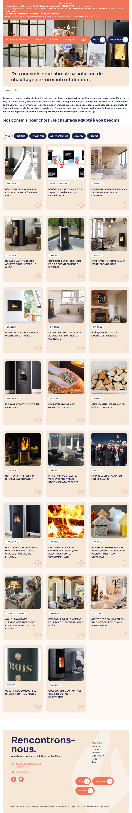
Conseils (20, 136)
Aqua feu (78, 136)
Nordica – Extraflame (21, 14)
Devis (96, 39)
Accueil (8, 90)
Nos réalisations (54, 6)
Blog (84, 39)
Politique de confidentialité (67, 806)
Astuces (94, 136)
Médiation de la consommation (24, 806)
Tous (7, 136)
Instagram (21, 779)
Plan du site (104, 806)
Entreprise (70, 39)
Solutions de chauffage (17, 39)
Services (54, 39)
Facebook (13, 779)
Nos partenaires (18, 6)
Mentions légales (47, 806)
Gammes (96, 746)
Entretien (82, 790)
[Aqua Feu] (66, 27)
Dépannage (115, 39)
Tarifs (94, 759)
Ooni (48, 14)
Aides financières (59, 136)
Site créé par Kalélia (89, 806)
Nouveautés (38, 136)
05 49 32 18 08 (23, 771)
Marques (39, 39)
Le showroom (98, 756)
